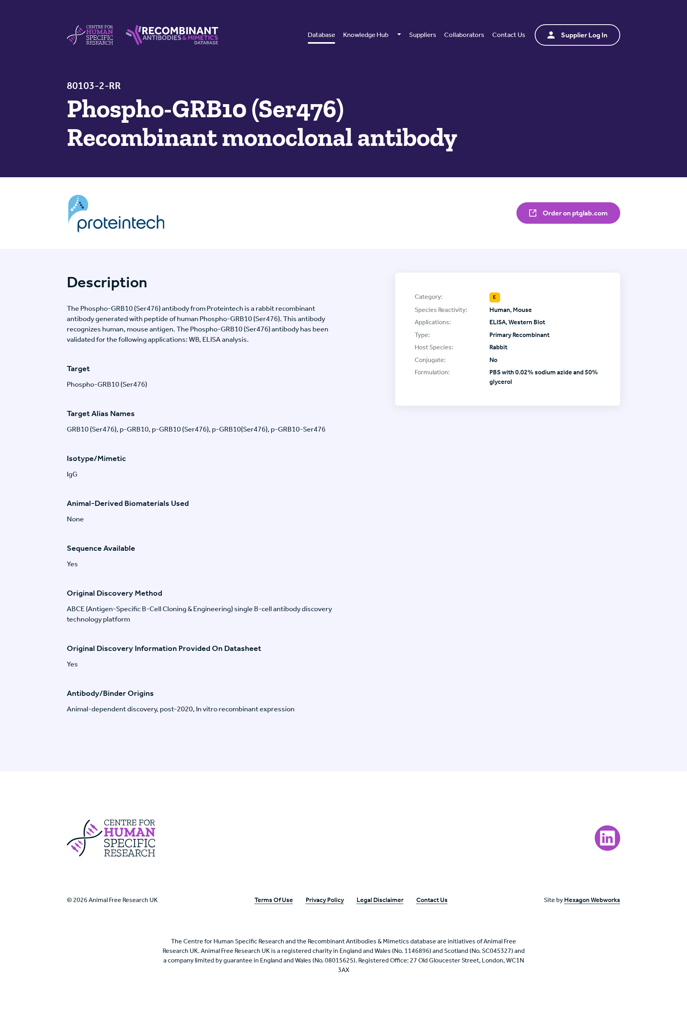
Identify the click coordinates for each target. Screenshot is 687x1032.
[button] (372, 35)
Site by (582, 900)
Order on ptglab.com (574, 213)
